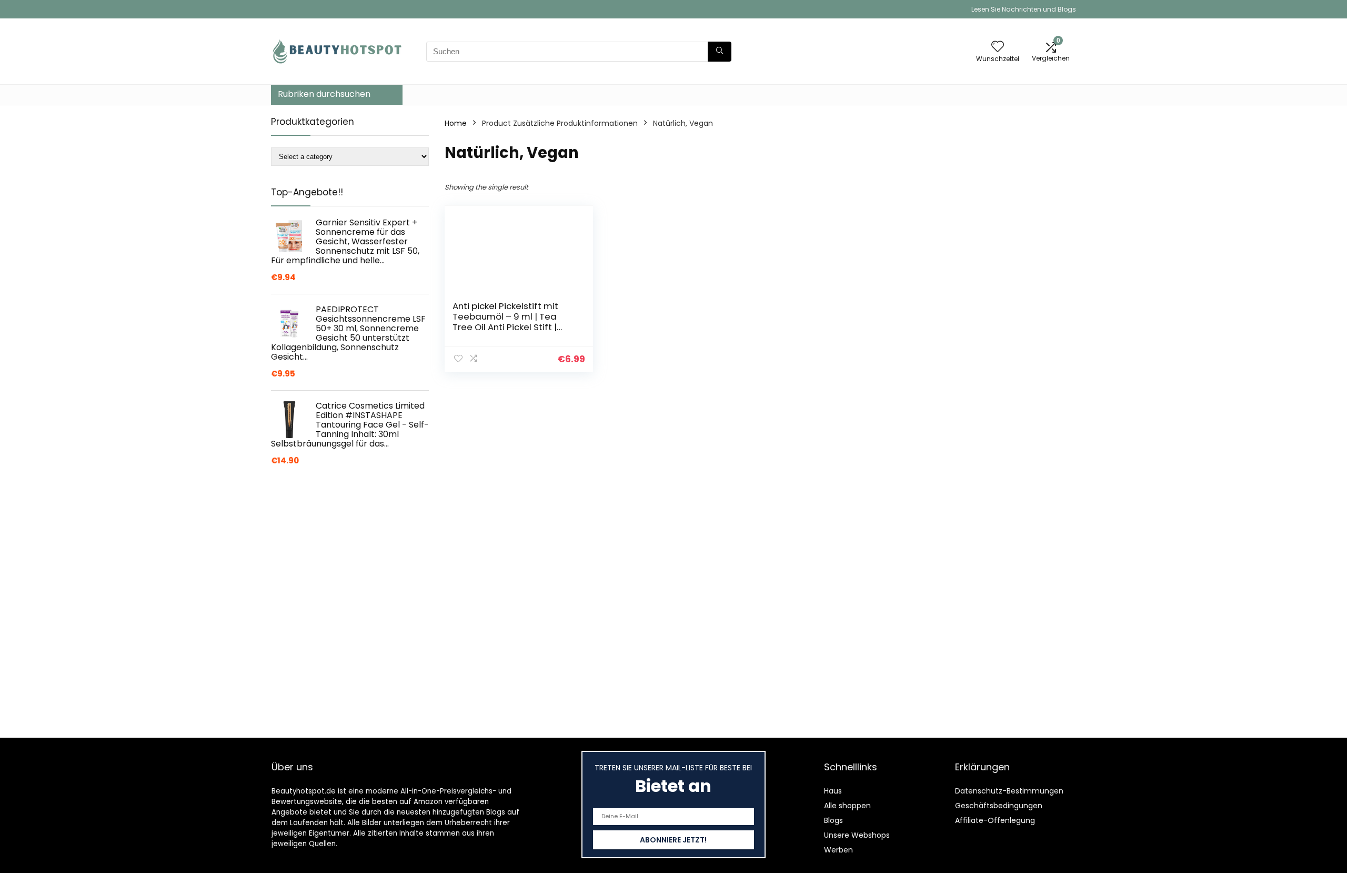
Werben (838, 850)
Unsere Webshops (857, 835)
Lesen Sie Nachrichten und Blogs (1023, 9)
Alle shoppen (847, 805)
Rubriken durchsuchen (324, 94)
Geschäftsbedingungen (998, 805)
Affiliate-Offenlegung (995, 820)
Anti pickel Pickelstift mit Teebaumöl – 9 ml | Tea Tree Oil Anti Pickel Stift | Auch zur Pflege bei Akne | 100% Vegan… (508, 327)
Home (456, 123)
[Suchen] (719, 52)
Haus (833, 791)
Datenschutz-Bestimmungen (1009, 791)
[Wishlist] (997, 47)
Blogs (833, 820)
